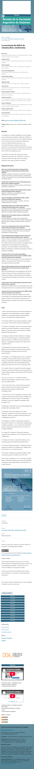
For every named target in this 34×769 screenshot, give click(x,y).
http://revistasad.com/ (7, 730)
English (4, 640)
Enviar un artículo (7, 593)
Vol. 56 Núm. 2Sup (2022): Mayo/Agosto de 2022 (13, 39)
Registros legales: (6, 558)
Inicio (3, 37)
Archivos (8, 37)
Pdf (5, 515)
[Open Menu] (3, 16)
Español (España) (7, 638)
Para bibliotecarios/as (6, 632)
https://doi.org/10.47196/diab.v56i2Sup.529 (15, 120)
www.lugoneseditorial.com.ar (8, 763)
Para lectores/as (5, 627)
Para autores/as (5, 629)
